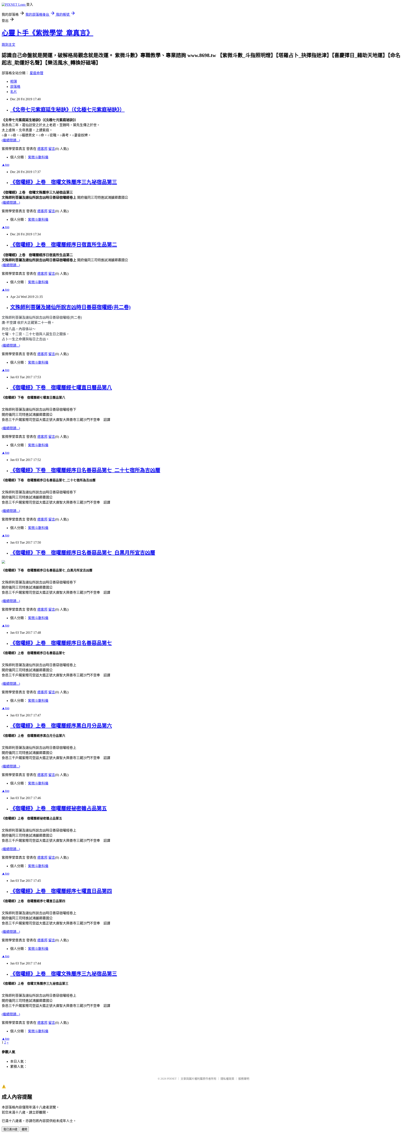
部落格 (15, 86)
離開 (24, 1129)
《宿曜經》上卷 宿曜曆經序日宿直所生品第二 (63, 244)
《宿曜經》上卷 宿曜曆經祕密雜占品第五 (58, 808)
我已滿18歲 (10, 1129)
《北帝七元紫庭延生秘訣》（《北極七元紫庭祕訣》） (67, 109)
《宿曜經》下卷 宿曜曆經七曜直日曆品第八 (61, 387)
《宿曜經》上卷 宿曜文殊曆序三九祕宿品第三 (63, 182)
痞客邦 (42, 149)
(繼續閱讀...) (11, 140)
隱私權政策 (227, 1078)
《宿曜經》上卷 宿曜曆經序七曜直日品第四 (61, 891)
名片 (13, 92)
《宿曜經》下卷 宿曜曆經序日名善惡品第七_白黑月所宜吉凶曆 (82, 552)
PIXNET (172, 1078)
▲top (5, 164)
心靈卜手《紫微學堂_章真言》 (47, 33)
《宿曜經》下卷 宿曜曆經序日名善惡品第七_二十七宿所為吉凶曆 (85, 470)
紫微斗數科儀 (38, 157)
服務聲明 (243, 1078)
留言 (51, 149)
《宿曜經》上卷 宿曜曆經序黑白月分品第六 (61, 725)
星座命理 (36, 73)
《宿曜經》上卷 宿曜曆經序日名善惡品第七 (61, 643)
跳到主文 (8, 44)
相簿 (13, 81)
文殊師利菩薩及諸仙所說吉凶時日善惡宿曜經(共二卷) (70, 307)
